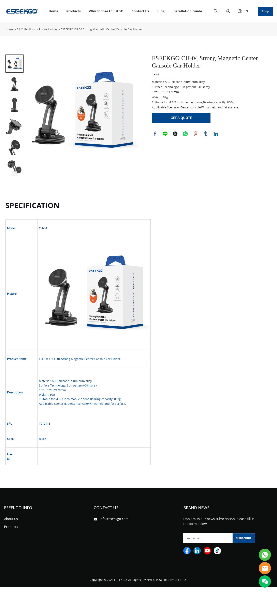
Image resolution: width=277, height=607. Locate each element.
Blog (160, 11)
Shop (265, 11)
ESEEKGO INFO (18, 507)
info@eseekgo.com (114, 519)
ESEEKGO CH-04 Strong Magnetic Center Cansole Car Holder (101, 29)
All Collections (26, 29)
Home (53, 11)
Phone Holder (48, 29)
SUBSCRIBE (243, 538)
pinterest (195, 134)
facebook (155, 134)
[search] (216, 11)
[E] (265, 555)
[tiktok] (217, 550)
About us (11, 519)
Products (73, 11)
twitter (175, 134)
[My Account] (228, 11)
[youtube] (207, 550)
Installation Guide (187, 11)
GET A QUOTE (181, 118)
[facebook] (187, 550)
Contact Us (140, 11)
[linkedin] (197, 550)
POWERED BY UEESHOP (171, 580)
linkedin (216, 134)
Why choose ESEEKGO (106, 11)
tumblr (206, 134)
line (165, 134)
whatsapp (185, 134)
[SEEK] (265, 568)
